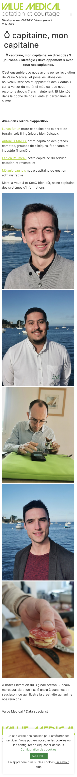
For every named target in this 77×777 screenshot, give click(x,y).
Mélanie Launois (14, 170)
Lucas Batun (11, 129)
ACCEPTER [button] (38, 755)
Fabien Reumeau (14, 158)
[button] (71, 14)
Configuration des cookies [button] (38, 749)
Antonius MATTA (14, 141)
